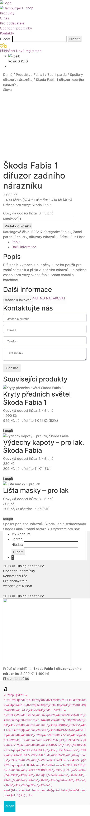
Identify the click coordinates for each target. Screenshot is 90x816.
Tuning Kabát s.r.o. (30, 566)
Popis (15, 242)
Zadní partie (57, 74)
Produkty (7, 13)
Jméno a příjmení (18, 319)
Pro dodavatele (12, 23)
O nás (4, 18)
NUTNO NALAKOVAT (49, 298)
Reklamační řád (15, 576)
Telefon (12, 341)
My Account (20, 534)
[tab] (49, 241)
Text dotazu (15, 352)
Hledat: (5, 39)
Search (16, 539)
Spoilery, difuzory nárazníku (36, 237)
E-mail (11, 330)
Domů (8, 74)
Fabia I (39, 74)
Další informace (23, 247)
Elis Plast (78, 237)
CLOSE (9, 806)
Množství (10, 219)
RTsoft (27, 586)
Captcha (13, 380)
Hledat (74, 39)
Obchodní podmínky (16, 28)
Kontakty (7, 33)
